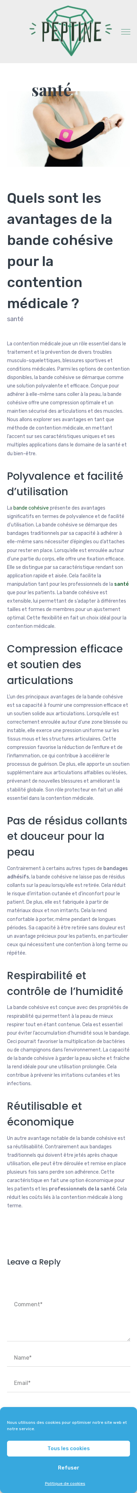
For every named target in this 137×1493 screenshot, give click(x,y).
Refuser (68, 1468)
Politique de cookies (65, 1483)
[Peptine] (68, 31)
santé (52, 89)
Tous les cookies (68, 1448)
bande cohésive (31, 508)
